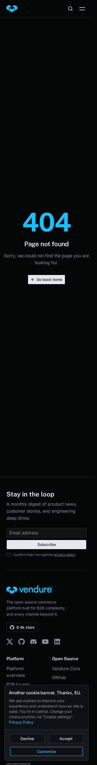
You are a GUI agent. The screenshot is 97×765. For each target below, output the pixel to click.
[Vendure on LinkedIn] (57, 641)
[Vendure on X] (9, 641)
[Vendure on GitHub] (21, 641)
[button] (82, 8)
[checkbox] (8, 555)
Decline (27, 738)
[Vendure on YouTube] (45, 641)
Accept (66, 738)
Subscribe (46, 544)
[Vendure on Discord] (33, 641)
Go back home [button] (49, 279)
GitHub (59, 677)
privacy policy (64, 555)
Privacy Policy (21, 722)
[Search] (70, 8)
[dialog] (46, 723)
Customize (46, 751)
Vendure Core (66, 668)
